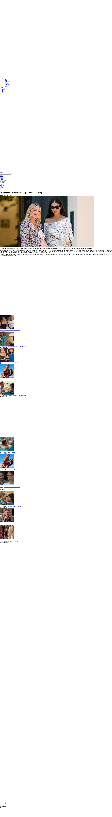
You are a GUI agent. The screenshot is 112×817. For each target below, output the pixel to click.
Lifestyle (6, 83)
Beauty (3, 91)
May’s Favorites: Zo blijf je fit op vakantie (7, 452)
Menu (3, 78)
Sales (3, 87)
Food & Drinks (7, 81)
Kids (5, 79)
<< (2, 276)
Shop (3, 93)
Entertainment (4, 89)
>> (2, 278)
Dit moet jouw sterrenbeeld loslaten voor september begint (10, 330)
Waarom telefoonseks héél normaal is (7, 523)
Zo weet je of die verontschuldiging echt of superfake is (10, 487)
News (1, 186)
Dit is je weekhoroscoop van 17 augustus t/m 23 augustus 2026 (11, 362)
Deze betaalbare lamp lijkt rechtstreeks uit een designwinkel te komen (13, 346)
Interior (6, 80)
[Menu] (0, 76)
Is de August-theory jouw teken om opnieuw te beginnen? (10, 506)
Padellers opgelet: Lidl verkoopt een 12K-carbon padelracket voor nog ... (13, 378)
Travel (6, 82)
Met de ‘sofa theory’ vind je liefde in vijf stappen (9, 541)
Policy (6, 86)
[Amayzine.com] (4, 75)
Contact (6, 85)
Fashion (3, 90)
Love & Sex (4, 92)
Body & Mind (2, 178)
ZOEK (1, 95)
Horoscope (7, 84)
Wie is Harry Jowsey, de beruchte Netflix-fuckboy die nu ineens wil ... (13, 395)
